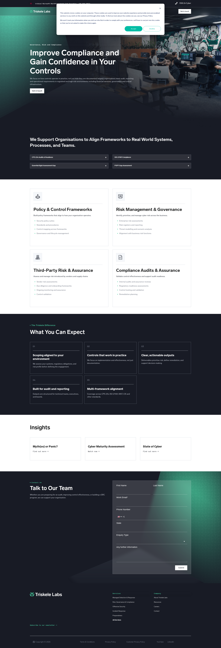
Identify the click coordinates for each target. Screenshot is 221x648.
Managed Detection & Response (124, 598)
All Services (117, 620)
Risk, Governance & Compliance (123, 602)
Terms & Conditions (87, 642)
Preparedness (117, 616)
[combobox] (151, 541)
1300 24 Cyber (185, 3)
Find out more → (40, 451)
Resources (157, 602)
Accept (133, 29)
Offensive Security (119, 607)
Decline (152, 29)
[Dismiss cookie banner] (160, 8)
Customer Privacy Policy (135, 642)
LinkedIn (171, 642)
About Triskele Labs (160, 598)
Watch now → (93, 451)
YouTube (160, 642)
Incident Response (119, 611)
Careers (156, 607)
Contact (156, 611)
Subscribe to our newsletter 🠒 (43, 625)
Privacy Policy (110, 642)
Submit (181, 568)
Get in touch (184, 11)
